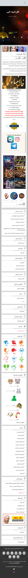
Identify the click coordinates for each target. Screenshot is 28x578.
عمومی (17, 204)
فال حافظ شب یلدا (20, 509)
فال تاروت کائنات (20, 438)
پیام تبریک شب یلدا (20, 512)
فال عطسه (22, 532)
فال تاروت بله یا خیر (20, 470)
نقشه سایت (7, 566)
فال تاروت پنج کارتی (20, 451)
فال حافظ (22, 502)
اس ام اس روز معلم (20, 222)
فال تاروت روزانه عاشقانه (18, 467)
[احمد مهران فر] (22, 49)
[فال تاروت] (20, 161)
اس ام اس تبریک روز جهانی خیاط (17, 219)
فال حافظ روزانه (21, 505)
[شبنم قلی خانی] (6, 49)
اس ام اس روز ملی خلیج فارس (18, 216)
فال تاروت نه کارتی (20, 457)
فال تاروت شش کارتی (19, 454)
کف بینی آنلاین (21, 279)
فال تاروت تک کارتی (20, 441)
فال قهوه (22, 262)
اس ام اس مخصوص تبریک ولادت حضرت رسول (14, 233)
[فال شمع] (8, 172)
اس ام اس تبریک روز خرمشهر (18, 225)
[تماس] (7, 553)
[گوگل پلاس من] (18, 557)
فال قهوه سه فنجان (20, 266)
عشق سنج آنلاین (20, 321)
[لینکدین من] (10, 557)
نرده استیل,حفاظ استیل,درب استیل (16, 486)
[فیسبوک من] (16, 553)
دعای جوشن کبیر (20, 298)
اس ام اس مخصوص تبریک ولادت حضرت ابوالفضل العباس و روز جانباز (14, 229)
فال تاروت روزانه (20, 432)
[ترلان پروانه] (14, 49)
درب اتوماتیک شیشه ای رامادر (18, 489)
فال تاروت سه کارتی (20, 445)
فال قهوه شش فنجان (19, 269)
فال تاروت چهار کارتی (19, 448)
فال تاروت (22, 473)
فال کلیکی (22, 311)
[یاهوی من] (24, 553)
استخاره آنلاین (21, 243)
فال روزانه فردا (21, 542)
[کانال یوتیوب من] (14, 557)
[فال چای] (20, 184)
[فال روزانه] (8, 161)
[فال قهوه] (20, 172)
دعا (23, 301)
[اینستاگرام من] (12, 553)
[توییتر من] (3, 553)
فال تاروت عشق (20, 464)
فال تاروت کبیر (21, 435)
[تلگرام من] (20, 553)
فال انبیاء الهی (13, 11)
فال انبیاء (19, 54)
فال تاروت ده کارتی (20, 461)
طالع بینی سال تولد (20, 422)
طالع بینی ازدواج (20, 288)
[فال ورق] (8, 184)
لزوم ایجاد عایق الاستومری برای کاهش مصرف (15, 483)
